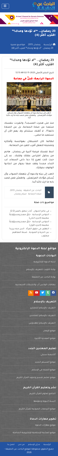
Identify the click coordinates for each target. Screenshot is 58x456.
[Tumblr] (48, 293)
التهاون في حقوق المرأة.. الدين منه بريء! (29, 229)
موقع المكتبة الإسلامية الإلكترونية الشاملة (34, 433)
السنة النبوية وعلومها (44, 401)
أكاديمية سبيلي (48, 355)
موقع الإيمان (49, 331)
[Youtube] (37, 293)
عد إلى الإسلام (34, 445)
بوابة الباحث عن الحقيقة (43, 277)
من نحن (21, 445)
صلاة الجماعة (34, 194)
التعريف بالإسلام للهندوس (42, 323)
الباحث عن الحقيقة (32, 190)
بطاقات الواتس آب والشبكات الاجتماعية (35, 285)
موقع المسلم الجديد (45, 362)
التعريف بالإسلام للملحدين (42, 316)
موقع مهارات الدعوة (45, 425)
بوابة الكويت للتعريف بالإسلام (40, 269)
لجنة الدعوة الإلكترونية (44, 262)
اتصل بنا (10, 445)
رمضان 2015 (16, 190)
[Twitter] (43, 293)
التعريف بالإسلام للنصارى (42, 308)
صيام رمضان (20, 194)
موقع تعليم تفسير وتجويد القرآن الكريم (36, 377)
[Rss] (30, 293)
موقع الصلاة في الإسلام (43, 370)
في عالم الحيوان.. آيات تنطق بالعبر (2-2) (29, 211)
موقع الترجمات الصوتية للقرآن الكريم (37, 409)
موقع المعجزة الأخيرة (45, 338)
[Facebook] (53, 293)
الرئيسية (47, 445)
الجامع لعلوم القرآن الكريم (42, 394)
